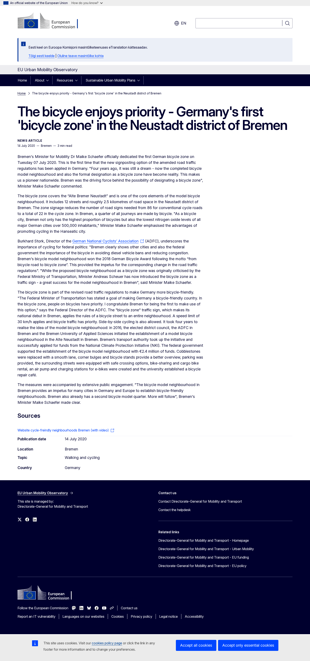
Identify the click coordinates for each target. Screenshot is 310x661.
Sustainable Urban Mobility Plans (110, 80)
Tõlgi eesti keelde (41, 56)
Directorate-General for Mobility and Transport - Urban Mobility (206, 549)
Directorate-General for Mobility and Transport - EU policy (202, 566)
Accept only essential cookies (248, 645)
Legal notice (168, 616)
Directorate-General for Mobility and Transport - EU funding (203, 557)
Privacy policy (141, 616)
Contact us (129, 608)
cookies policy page (107, 643)
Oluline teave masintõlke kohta (80, 56)
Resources (65, 80)
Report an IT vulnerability (36, 616)
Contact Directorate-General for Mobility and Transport (200, 501)
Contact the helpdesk (174, 510)
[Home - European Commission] (52, 21)
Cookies (117, 616)
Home (22, 80)
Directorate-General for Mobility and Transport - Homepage (203, 540)
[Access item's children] (48, 80)
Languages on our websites (83, 616)
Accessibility (194, 616)
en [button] (183, 23)
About (39, 80)
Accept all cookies (196, 645)
